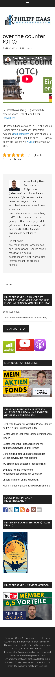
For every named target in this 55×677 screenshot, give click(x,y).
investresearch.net (27, 20)
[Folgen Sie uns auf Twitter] (10, 509)
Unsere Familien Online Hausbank (20, 479)
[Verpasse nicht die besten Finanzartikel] (39, 509)
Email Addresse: (11, 311)
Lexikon (18, 159)
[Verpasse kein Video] (27, 509)
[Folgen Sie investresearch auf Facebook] (5, 509)
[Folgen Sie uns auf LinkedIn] (16, 509)
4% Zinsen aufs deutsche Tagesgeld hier (24, 463)
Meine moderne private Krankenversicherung (26, 485)
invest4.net (33, 225)
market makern (21, 133)
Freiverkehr (9, 118)
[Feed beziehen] (22, 509)
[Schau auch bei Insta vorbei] (33, 509)
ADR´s (30, 141)
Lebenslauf (16, 193)
